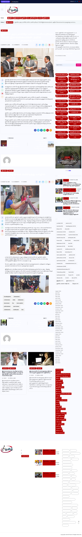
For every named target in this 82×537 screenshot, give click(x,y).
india (14, 300)
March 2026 (58, 300)
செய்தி (61, 109)
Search (78, 64)
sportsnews (16, 306)
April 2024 (57, 341)
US (67, 278)
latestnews (6, 303)
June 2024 (57, 337)
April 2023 (57, 362)
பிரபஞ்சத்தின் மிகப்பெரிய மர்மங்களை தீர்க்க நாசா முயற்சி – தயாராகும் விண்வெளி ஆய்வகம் (67, 48)
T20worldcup (61, 272)
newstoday (68, 252)
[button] (67, 170)
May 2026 (57, 296)
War (23, 309)
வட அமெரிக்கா (32, 18)
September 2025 (59, 311)
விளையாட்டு (62, 136)
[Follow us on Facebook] (36, 45)
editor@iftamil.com (6, 461)
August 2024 (58, 334)
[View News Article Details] (12, 10)
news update (20, 303)
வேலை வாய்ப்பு (75, 136)
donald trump (61, 237)
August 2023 (58, 355)
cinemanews (17, 296)
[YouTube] (79, 1)
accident (60, 223)
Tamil (71, 272)
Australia (60, 226)
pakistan (72, 255)
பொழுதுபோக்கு (75, 118)
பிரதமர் (75, 283)
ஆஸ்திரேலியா (61, 91)
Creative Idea (25, 456)
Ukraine (59, 278)
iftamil (68, 240)
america (69, 223)
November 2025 (59, 307)
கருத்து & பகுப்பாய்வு (61, 105)
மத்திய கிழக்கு (61, 123)
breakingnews (7, 296)
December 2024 (59, 327)
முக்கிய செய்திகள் (75, 123)
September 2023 (59, 354)
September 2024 (59, 332)
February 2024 (58, 345)
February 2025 (58, 323)
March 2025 (58, 321)
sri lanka (71, 260)
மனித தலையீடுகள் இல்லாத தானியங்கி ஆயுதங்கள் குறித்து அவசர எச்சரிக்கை (38, 1)
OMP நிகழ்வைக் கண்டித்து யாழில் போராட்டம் (67, 36)
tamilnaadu (16, 309)
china (67, 229)
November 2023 (59, 350)
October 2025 (58, 309)
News (59, 252)
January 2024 (58, 346)
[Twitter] (77, 1)
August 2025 (58, 312)
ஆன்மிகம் (74, 87)
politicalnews (7, 306)
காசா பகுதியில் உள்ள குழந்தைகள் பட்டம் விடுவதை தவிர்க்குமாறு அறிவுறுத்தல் (66, 33)
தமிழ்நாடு (75, 109)
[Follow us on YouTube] (11, 464)
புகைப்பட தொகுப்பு (61, 118)
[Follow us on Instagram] (6, 464)
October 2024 (58, 330)
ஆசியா (24, 18)
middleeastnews (70, 249)
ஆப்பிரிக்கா (74, 84)
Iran (70, 243)
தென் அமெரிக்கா (62, 113)
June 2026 (57, 294)
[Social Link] (80, 1)
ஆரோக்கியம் (61, 87)
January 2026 (58, 303)
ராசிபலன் (61, 127)
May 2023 (57, 361)
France (59, 240)
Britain (59, 229)
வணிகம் (61, 132)
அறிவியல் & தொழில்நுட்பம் (75, 79)
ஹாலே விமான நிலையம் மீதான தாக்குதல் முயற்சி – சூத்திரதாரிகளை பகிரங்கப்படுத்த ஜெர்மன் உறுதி (66, 43)
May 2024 (57, 339)
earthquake (71, 237)
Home (2, 18)
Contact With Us (26, 453)
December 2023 (59, 348)
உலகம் (40, 18)
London (59, 249)
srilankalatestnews (70, 263)
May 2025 (57, 318)
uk (78, 275)
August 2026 (58, 291)
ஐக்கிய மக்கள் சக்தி (63, 283)
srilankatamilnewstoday (63, 269)
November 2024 (59, 328)
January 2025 (58, 325)
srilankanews (7, 309)
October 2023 (58, 352)
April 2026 (57, 298)
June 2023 (57, 359)
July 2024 (57, 336)
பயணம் (74, 112)
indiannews (20, 300)
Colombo (72, 232)
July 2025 (57, 314)
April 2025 (57, 320)
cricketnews (7, 300)
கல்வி (75, 104)
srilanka (59, 263)
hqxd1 (5, 378)
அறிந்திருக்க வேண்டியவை (62, 79)
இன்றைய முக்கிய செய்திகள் (75, 96)
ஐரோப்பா (46, 18)
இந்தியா (10, 18)
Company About (26, 450)
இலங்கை (17, 18)
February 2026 (58, 302)
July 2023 (57, 357)
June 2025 (57, 316)
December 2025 (59, 305)
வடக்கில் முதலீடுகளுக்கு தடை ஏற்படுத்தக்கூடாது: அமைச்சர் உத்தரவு (50, 468)
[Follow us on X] (40, 45)
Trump (70, 275)
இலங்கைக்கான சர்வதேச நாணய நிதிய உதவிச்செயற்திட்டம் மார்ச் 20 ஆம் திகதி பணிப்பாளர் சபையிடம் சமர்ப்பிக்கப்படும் (12, 373)
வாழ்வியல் (75, 132)
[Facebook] (75, 1)
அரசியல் (74, 74)
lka (13, 303)
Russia (71, 257)
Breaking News (61, 74)
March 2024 (58, 343)
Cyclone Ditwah (73, 234)
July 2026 (57, 293)
